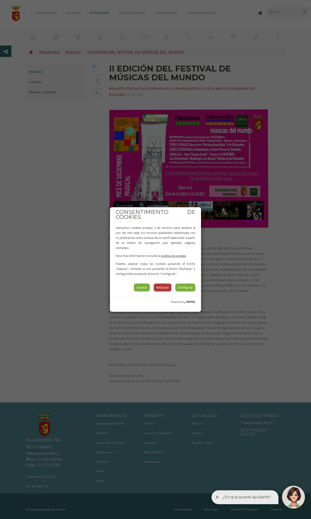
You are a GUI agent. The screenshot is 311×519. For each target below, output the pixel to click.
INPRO (190, 302)
